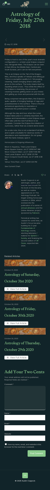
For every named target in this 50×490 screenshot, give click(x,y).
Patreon (35, 213)
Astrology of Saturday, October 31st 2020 (22, 278)
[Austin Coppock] (25, 4)
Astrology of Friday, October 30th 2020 (20, 312)
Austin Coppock (28, 185)
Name (7, 413)
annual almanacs (28, 208)
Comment (9, 384)
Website (7, 434)
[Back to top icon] (25, 475)
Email (7, 423)
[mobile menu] (46, 4)
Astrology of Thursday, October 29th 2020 (22, 347)
